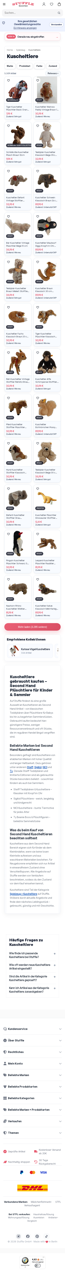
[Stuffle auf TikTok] (46, 1236)
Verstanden (56, 24)
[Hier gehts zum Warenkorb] (59, 4)
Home (10, 50)
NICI (45, 767)
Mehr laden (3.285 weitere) (32, 626)
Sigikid (38, 767)
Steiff (30, 767)
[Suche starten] (59, 13)
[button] (4, 4)
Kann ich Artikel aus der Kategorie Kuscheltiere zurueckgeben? (29, 989)
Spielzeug (20, 50)
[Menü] (44, 1258)
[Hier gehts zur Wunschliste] (51, 4)
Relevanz (53, 73)
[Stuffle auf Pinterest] (37, 1236)
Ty (11, 771)
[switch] (38, 1265)
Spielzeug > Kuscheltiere (23, 893)
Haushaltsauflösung (43, 1214)
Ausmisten (38, 1217)
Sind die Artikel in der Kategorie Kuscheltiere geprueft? (28, 978)
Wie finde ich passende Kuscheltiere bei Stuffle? (24, 955)
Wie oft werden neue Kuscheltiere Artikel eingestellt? (29, 966)
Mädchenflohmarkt (41, 1201)
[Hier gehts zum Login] (44, 4)
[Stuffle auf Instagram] (18, 1236)
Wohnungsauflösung (18, 1217)
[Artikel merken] (8, 80)
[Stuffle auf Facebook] (27, 1236)
